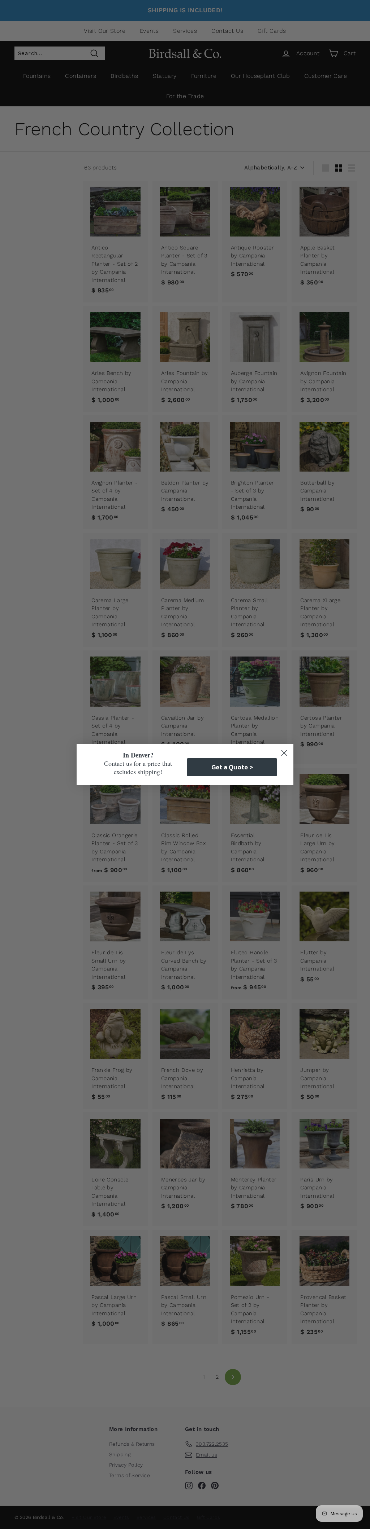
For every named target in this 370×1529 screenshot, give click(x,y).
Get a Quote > (232, 767)
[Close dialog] (284, 753)
